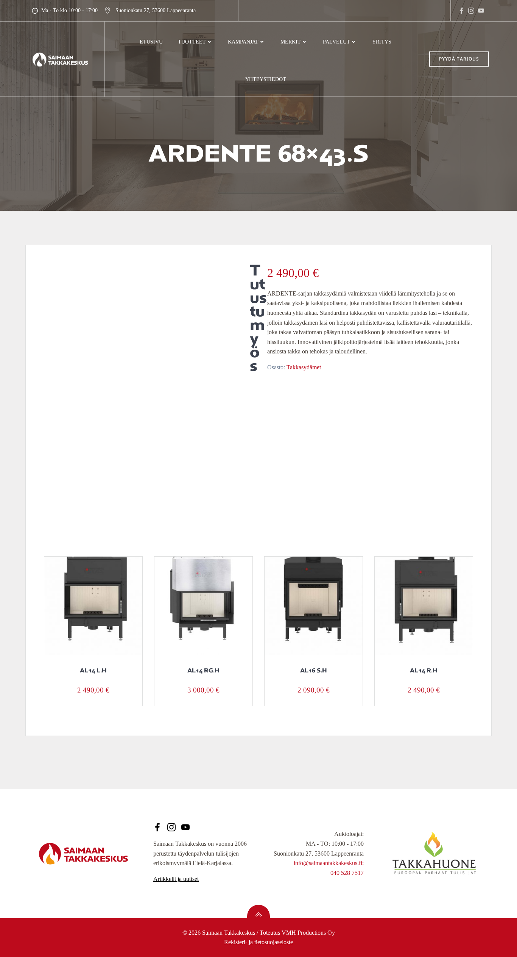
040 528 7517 (347, 873)
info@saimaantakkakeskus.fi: (329, 863)
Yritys (381, 42)
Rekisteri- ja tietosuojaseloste (258, 942)
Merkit (290, 42)
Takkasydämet (304, 367)
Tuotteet (192, 42)
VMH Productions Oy (308, 932)
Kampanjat (243, 42)
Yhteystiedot (265, 79)
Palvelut (336, 42)
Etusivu (151, 42)
